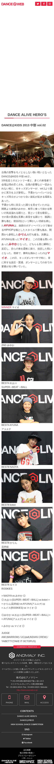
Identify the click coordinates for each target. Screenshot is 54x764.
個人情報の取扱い (27, 753)
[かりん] (27, 538)
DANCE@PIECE (27, 720)
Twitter (28, 739)
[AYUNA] (27, 421)
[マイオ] (27, 303)
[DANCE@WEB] (13, 4)
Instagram (27, 735)
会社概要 (27, 750)
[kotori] (27, 500)
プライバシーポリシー (27, 756)
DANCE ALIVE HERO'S (27, 716)
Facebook (27, 743)
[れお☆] (27, 379)
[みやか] (27, 341)
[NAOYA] (27, 463)
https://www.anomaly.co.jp (27, 690)
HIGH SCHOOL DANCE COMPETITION (27, 724)
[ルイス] (27, 580)
